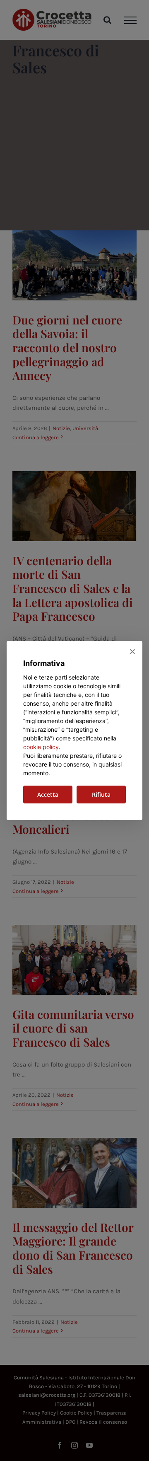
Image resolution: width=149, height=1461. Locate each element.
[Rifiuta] (132, 651)
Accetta (47, 794)
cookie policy (41, 746)
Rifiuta (101, 794)
